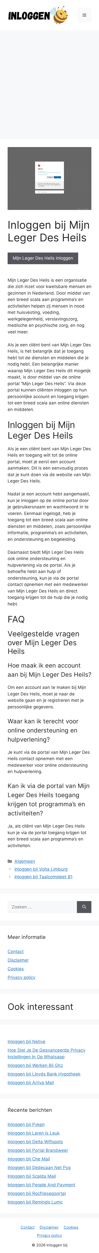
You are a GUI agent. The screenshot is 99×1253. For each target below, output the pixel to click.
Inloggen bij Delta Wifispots (35, 1141)
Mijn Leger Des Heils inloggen (43, 258)
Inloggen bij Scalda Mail (32, 1176)
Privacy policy (21, 977)
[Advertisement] (49, 82)
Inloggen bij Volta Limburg (41, 869)
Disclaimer (18, 960)
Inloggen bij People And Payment (41, 1184)
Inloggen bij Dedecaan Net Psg (39, 1167)
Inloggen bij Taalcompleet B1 (43, 876)
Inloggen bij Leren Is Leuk (34, 1133)
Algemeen (24, 861)
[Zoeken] (84, 907)
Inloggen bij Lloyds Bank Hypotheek (44, 1074)
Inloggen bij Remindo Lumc (35, 1202)
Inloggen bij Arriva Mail (31, 1082)
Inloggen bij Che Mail (29, 1158)
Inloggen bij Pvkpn (26, 1124)
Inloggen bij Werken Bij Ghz (35, 1065)
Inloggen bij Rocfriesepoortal (37, 1193)
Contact (16, 951)
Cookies (16, 968)
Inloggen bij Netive (26, 1041)
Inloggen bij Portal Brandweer (38, 1150)
